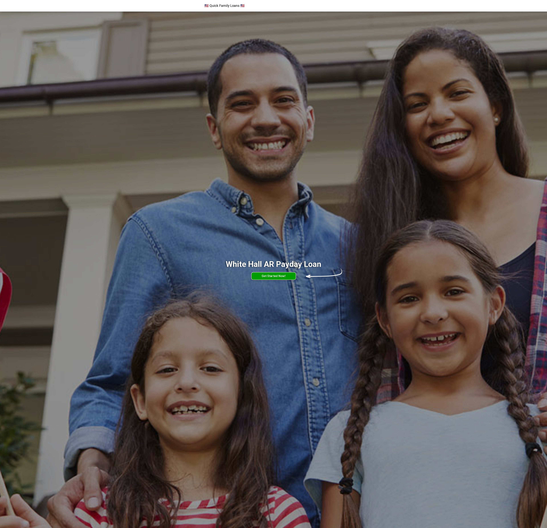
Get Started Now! (273, 276)
